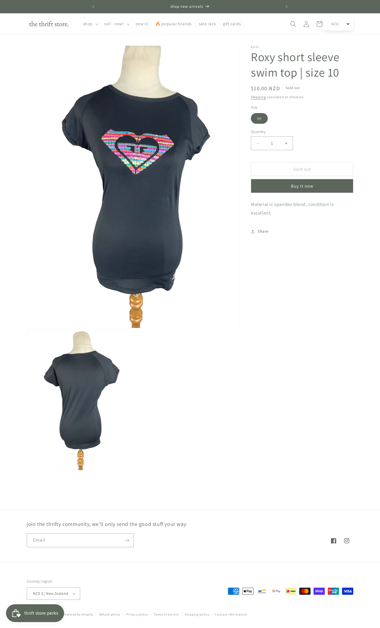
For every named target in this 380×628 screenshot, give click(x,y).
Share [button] (263, 231)
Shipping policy (197, 614)
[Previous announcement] (93, 6)
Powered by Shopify (78, 614)
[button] (90, 24)
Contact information (231, 614)
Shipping (258, 97)
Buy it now (302, 186)
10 (262, 119)
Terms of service (166, 614)
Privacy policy (137, 614)
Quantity (258, 131)
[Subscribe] (126, 540)
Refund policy (109, 614)
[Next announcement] (286, 6)
